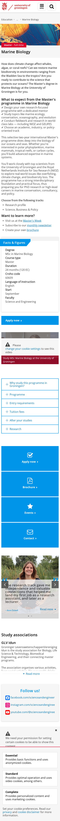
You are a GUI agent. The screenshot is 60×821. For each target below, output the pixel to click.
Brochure (29, 487)
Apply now (13, 320)
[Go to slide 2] (31, 616)
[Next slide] (55, 584)
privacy (7, 812)
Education (6, 19)
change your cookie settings (22, 349)
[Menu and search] (42, 6)
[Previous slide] (4, 584)
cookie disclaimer (29, 812)
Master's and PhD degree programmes (17, 19)
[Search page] (52, 6)
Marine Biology (30, 19)
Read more (46, 609)
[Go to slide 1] (28, 616)
